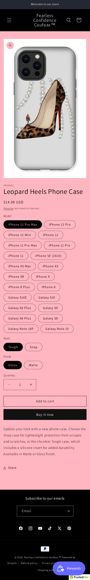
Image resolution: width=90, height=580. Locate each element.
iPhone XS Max (19, 266)
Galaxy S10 (47, 297)
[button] (9, 20)
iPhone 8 (49, 287)
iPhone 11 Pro (59, 245)
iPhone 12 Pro (60, 224)
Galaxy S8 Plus (19, 318)
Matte (33, 365)
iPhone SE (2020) (48, 256)
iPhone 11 (16, 256)
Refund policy (29, 563)
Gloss (12, 365)
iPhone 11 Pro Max (22, 245)
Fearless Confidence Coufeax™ (42, 557)
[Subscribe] (68, 511)
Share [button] (12, 468)
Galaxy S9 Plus (19, 308)
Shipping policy (47, 570)
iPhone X (43, 276)
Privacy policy (50, 563)
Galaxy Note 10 (57, 329)
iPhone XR (16, 276)
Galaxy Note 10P (21, 329)
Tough (13, 347)
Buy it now (45, 414)
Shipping (8, 208)
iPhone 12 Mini (19, 235)
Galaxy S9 (50, 308)
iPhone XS (50, 266)
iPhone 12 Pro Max (22, 224)
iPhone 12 (50, 235)
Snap (34, 347)
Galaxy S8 (50, 318)
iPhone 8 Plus (19, 287)
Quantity (9, 375)
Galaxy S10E (17, 297)
